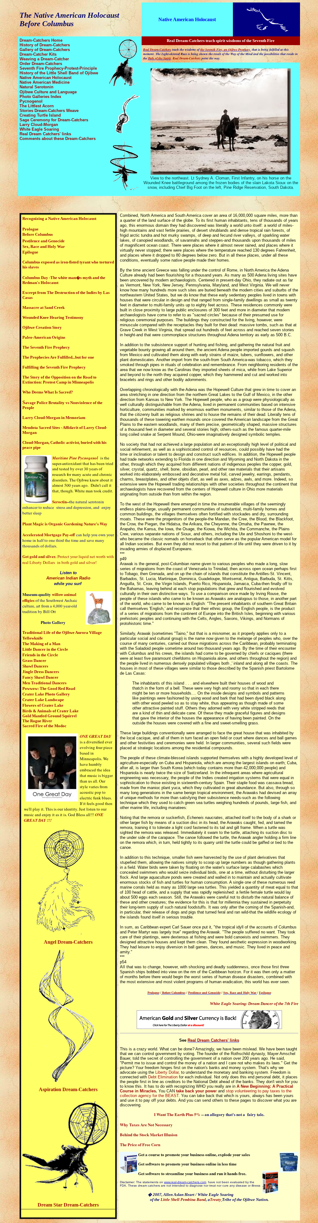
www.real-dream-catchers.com (185, 1182)
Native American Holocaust (187, 19)
